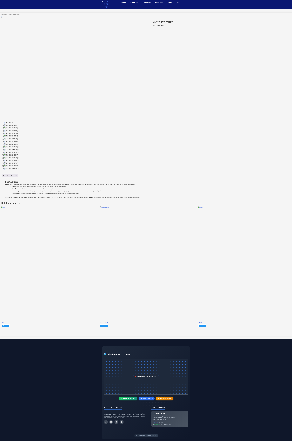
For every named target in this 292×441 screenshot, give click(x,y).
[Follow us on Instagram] (111, 422)
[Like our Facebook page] (116, 422)
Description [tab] (6, 175)
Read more (5, 325)
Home (2, 14)
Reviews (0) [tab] (14, 175)
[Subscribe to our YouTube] (122, 422)
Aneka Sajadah (8, 14)
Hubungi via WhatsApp (129, 398)
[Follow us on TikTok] (106, 422)
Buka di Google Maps (165, 398)
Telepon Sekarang (148, 398)
